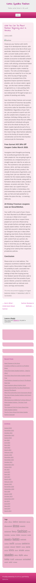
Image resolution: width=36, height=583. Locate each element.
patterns (26, 543)
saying (28, 547)
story (16, 555)
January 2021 (8, 484)
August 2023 (8, 428)
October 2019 (8, 496)
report (18, 547)
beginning (7, 293)
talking (26, 555)
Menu (18, 15)
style (21, 555)
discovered (8, 526)
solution (27, 550)
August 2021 (8, 467)
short (16, 550)
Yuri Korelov (8, 295)
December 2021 (9, 457)
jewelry (8, 539)
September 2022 (9, 435)
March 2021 (7, 479)
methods (23, 539)
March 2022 (7, 450)
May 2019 (7, 506)
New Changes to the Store (12, 363)
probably (6, 547)
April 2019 (7, 508)
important (23, 535)
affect (6, 522)
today (7, 559)
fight (29, 531)
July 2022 (7, 440)
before (15, 522)
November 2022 (9, 430)
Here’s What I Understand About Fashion (8, 306)
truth (12, 559)
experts (22, 526)
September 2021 (9, 465)
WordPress (18, 577)
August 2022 (8, 438)
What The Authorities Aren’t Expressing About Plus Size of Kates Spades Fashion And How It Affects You (18, 395)
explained (7, 531)
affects (10, 522)
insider (29, 535)
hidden (18, 535)
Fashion (21, 291)
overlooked (18, 543)
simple (21, 550)
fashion (13, 293)
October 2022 (8, 433)
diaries (28, 522)
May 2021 (7, 474)
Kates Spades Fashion (18, 4)
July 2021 (7, 469)
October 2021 (8, 462)
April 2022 (7, 447)
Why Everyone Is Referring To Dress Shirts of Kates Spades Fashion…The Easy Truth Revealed (17, 402)
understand (18, 559)
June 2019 (7, 504)
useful (10, 562)
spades (9, 554)
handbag (13, 535)
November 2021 (9, 460)
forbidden (7, 535)
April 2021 (7, 477)
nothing (6, 543)
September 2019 (9, 499)
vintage (15, 562)
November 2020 (9, 486)
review (23, 547)
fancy (14, 531)
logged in (16, 320)
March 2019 (7, 511)
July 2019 (7, 501)
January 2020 (8, 494)
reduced (12, 547)
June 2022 (7, 443)
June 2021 (7, 472)
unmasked (27, 559)
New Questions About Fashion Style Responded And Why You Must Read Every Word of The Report (17, 387)
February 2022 (8, 452)
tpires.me (5, 579)
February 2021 (8, 482)
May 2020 (7, 491)
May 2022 (7, 445)
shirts (11, 550)
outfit (11, 543)
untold (6, 562)
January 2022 (8, 455)
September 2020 (9, 489)
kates (16, 539)
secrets (6, 550)
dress (16, 525)
